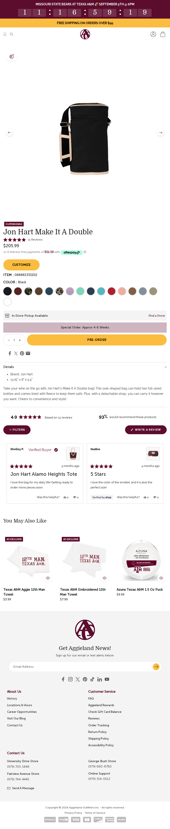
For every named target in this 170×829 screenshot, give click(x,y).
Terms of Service (95, 812)
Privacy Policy (73, 812)
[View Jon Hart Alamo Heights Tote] (72, 453)
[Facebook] (63, 679)
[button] (4, 34)
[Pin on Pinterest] (22, 354)
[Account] (153, 34)
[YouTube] (85, 679)
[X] (77, 679)
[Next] (161, 473)
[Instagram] (70, 679)
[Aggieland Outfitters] (85, 34)
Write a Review (150, 431)
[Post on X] (16, 353)
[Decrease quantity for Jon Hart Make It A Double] (7, 340)
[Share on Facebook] (10, 354)
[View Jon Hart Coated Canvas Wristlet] (153, 453)
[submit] (156, 666)
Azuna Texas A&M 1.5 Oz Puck (140, 590)
